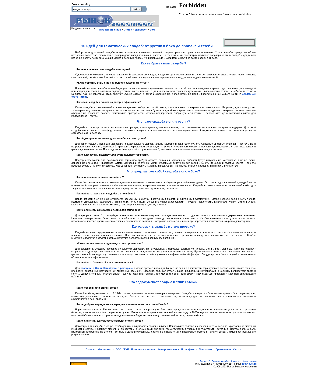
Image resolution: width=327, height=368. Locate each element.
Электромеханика (168, 349)
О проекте (236, 361)
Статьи (128, 29)
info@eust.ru (249, 363)
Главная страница (110, 29)
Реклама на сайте (220, 361)
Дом (152, 29)
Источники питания (143, 349)
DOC (118, 349)
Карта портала (250, 361)
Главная (90, 349)
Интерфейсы (189, 349)
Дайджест (141, 29)
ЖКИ (126, 349)
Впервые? (205, 361)
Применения (223, 349)
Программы (206, 349)
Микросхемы (106, 349)
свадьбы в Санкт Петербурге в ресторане (107, 268)
